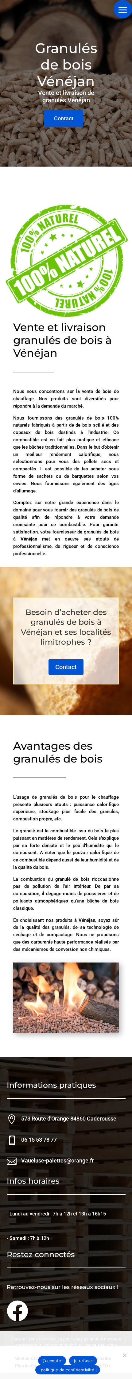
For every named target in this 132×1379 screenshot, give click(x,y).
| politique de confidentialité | (67, 1369)
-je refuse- (83, 1360)
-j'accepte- (52, 1360)
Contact (63, 118)
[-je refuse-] (124, 1355)
